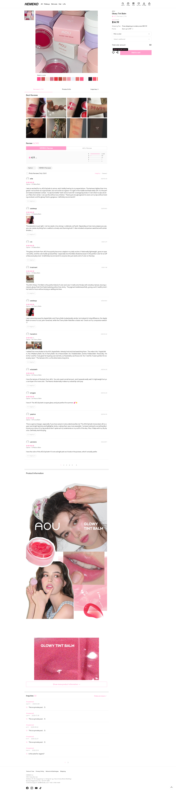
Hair (60, 4)
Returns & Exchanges (52, 771)
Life (64, 4)
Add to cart (135, 53)
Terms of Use (30, 771)
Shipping (63, 771)
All (42, 4)
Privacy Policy (40, 771)
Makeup (47, 4)
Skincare (54, 4)
